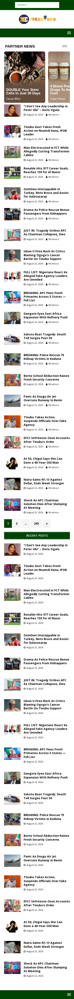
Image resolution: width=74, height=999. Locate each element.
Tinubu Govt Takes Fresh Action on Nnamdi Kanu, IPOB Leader (45, 130)
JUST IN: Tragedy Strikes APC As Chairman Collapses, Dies (45, 232)
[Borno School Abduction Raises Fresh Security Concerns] (12, 380)
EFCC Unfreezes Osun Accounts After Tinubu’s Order (47, 439)
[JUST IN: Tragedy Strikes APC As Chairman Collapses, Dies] (12, 235)
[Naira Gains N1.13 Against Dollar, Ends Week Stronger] (12, 484)
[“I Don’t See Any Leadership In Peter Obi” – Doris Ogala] (12, 110)
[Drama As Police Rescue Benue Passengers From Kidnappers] (12, 214)
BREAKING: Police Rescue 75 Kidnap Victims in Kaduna (44, 357)
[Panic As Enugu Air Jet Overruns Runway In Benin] (12, 401)
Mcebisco (54, 114)
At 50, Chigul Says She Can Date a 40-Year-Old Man (43, 460)
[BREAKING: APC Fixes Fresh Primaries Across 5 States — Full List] (12, 297)
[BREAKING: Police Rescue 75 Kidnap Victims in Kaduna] (12, 359)
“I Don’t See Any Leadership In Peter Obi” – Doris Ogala (46, 108)
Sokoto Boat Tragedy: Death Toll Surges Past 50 (45, 336)
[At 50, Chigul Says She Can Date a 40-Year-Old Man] (12, 463)
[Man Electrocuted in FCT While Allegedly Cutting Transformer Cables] (12, 152)
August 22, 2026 (35, 114)
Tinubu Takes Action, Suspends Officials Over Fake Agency (45, 420)
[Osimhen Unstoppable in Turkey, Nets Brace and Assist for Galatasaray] (12, 193)
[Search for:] (37, 5)
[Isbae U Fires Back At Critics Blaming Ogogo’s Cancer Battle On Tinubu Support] (12, 255)
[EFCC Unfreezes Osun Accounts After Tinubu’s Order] (12, 442)
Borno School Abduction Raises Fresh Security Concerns (46, 377)
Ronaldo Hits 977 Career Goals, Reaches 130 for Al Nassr (46, 170)
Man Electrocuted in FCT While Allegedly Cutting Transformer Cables (46, 151)
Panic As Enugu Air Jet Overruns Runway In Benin (43, 398)
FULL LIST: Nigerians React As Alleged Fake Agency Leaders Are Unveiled (45, 275)
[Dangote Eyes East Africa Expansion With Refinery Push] (12, 318)
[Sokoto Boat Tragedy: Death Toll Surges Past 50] (12, 339)
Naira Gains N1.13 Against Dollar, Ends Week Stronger (44, 481)
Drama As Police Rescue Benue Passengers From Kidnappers (46, 211)
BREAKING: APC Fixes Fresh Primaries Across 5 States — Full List (45, 296)
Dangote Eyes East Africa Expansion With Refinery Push (46, 315)
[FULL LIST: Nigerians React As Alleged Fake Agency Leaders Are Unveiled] (12, 276)
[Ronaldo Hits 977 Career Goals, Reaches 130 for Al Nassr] (12, 173)
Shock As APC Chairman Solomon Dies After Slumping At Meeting (45, 504)
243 (36, 523)
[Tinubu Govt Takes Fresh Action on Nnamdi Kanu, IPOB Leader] (12, 131)
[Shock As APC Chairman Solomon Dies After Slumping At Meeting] (12, 504)
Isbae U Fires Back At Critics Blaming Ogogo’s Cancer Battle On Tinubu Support (44, 255)
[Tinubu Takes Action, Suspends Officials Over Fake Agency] (12, 421)
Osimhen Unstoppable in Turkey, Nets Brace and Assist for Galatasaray (46, 192)
